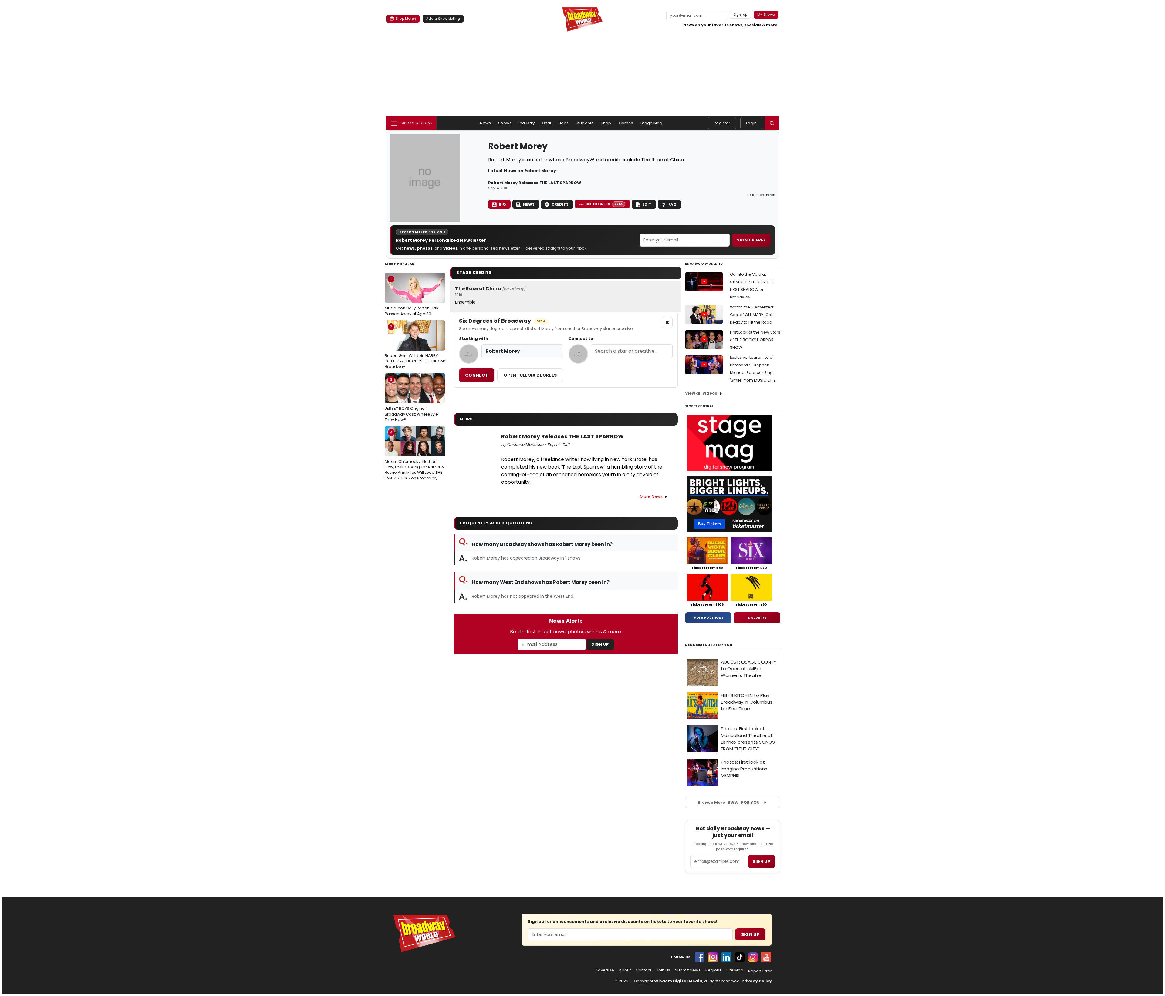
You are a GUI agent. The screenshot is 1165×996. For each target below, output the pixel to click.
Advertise (604, 970)
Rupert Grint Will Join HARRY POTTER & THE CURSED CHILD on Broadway (415, 346)
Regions (713, 970)
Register (722, 123)
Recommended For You (709, 645)
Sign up (761, 861)
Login (751, 123)
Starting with (473, 339)
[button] (772, 123)
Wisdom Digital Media (678, 981)
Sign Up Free (751, 240)
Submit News (688, 970)
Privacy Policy (756, 981)
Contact (643, 970)
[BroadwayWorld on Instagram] (712, 957)
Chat (547, 123)
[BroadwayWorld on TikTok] (739, 957)
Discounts (757, 617)
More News (651, 496)
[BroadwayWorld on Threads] (753, 957)
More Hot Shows (708, 617)
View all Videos (701, 393)
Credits (560, 204)
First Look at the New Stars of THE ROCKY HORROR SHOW (755, 339)
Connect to (581, 339)
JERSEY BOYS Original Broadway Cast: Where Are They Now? (411, 399)
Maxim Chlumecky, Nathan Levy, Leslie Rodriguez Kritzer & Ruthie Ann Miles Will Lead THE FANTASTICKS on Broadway (414, 455)
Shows (505, 123)
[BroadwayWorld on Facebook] (699, 957)
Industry (527, 123)
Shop (606, 123)
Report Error (760, 971)
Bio (502, 204)
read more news (761, 194)
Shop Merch (405, 18)
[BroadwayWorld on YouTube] (766, 957)
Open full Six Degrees (530, 375)
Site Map (734, 970)
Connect (476, 375)
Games (626, 123)
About (625, 970)
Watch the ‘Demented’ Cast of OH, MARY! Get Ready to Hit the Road (752, 314)
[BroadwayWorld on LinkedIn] (726, 957)
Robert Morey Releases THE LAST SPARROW (534, 183)
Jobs (564, 123)
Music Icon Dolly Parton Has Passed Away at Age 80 (411, 296)
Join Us (663, 970)
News (485, 123)
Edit (646, 204)
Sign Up (600, 644)
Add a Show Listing (443, 18)
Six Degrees (604, 204)
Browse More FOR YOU (728, 802)
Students (584, 123)
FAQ (672, 204)
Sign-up (740, 14)
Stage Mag (651, 123)
